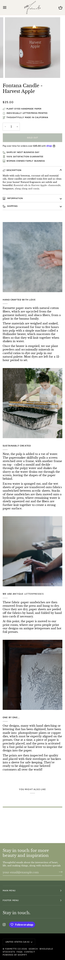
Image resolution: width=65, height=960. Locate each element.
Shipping (12, 206)
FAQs (19, 952)
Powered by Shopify (15, 955)
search (33, 949)
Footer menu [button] (11, 900)
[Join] (59, 872)
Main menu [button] (9, 890)
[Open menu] (8, 7)
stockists (9, 952)
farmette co (13, 949)
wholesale (46, 949)
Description (13, 170)
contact (29, 952)
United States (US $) (18, 942)
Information (14, 198)
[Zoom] (11, 72)
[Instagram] (4, 924)
